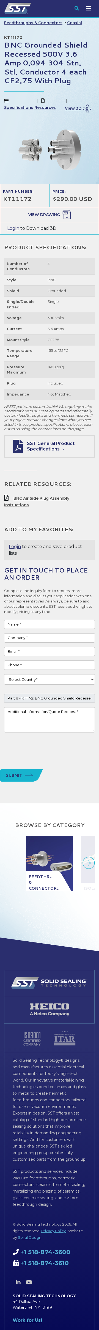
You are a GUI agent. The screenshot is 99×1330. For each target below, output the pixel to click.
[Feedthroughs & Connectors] (49, 863)
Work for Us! (27, 1320)
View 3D (73, 108)
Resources (45, 107)
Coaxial (74, 22)
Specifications (18, 107)
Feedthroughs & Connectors (33, 22)
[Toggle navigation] (88, 8)
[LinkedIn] (18, 1282)
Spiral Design (29, 1237)
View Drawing (44, 214)
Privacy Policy (53, 1231)
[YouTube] (29, 1282)
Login (13, 228)
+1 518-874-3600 (45, 1252)
